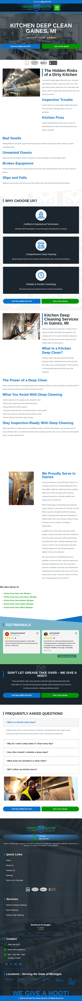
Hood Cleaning (12, 910)
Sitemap (9, 875)
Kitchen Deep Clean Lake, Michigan (17, 593)
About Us (10, 865)
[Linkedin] (15, 964)
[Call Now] (35, 837)
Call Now (42, 2)
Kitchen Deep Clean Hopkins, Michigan (19, 604)
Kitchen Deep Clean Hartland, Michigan (19, 600)
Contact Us (10, 870)
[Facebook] (6, 964)
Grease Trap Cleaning (15, 915)
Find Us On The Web (14, 880)
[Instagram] (11, 964)
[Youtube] (20, 964)
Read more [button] (8, 650)
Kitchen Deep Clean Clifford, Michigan (18, 607)
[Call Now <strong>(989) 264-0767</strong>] (32, 1)
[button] (57, 7)
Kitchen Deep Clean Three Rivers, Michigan (20, 597)
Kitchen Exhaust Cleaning (16, 905)
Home (8, 860)
